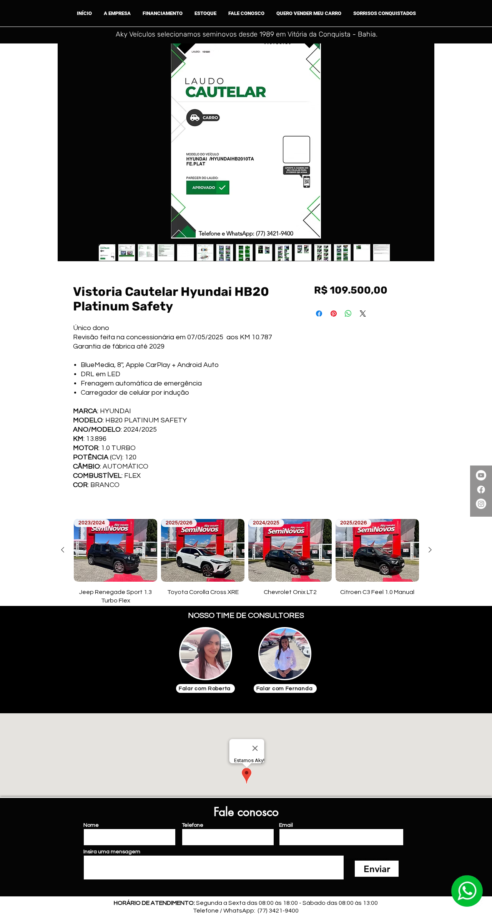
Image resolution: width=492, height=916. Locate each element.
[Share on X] (362, 313)
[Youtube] (481, 475)
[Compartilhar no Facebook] (319, 313)
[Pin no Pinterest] (333, 313)
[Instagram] (481, 504)
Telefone (192, 825)
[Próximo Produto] (430, 549)
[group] (246, 562)
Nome (91, 825)
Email (286, 825)
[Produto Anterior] (62, 549)
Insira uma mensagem (111, 851)
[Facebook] (481, 489)
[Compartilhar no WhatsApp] (348, 313)
